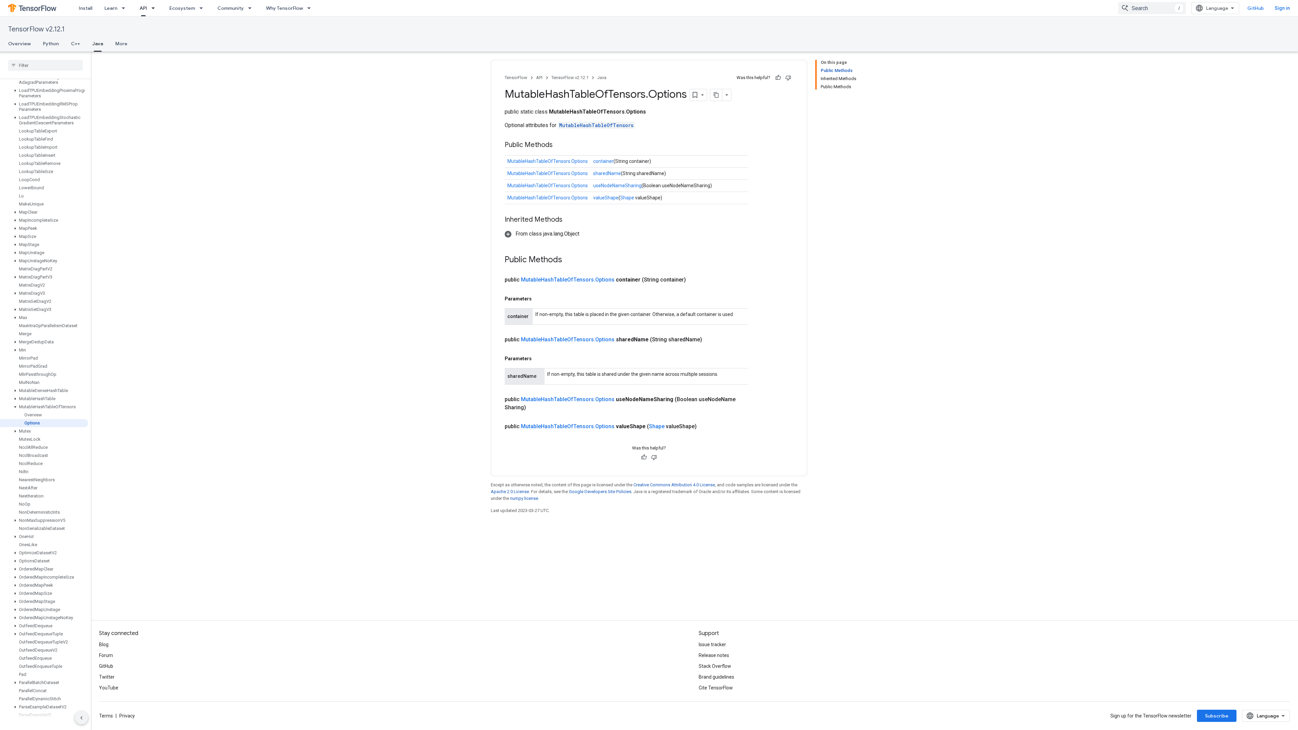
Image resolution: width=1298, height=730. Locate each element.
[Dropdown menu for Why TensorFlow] (311, 8)
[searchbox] (45, 65)
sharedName (607, 173)
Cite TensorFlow (716, 687)
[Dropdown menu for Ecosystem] (203, 8)
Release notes (714, 655)
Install (85, 8)
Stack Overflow (715, 666)
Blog (104, 644)
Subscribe (1216, 716)
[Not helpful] (788, 78)
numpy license (524, 498)
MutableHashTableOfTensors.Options (547, 161)
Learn (110, 8)
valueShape (606, 197)
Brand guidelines (716, 677)
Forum (106, 655)
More (121, 44)
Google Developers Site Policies (600, 491)
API (143, 8)
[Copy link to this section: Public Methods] (559, 145)
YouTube (108, 687)
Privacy (127, 716)
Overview (19, 44)
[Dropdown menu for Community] (252, 8)
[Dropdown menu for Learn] (125, 8)
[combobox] (1152, 8)
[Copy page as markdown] (716, 95)
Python (51, 44)
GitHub (1255, 8)
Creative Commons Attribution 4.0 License (674, 484)
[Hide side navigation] (81, 718)
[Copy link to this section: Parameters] (538, 299)
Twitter (107, 677)
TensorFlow (516, 77)
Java (97, 44)
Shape (627, 197)
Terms (106, 716)
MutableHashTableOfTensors (596, 125)
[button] (44, 80)
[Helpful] (778, 78)
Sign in (1282, 8)
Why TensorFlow (284, 8)
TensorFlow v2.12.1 (36, 29)
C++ (75, 44)
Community (230, 8)
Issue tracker (712, 644)
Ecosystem (182, 8)
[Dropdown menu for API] (155, 8)
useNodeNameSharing (617, 185)
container (603, 161)
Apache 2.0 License (510, 491)
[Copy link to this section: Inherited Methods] (569, 220)
